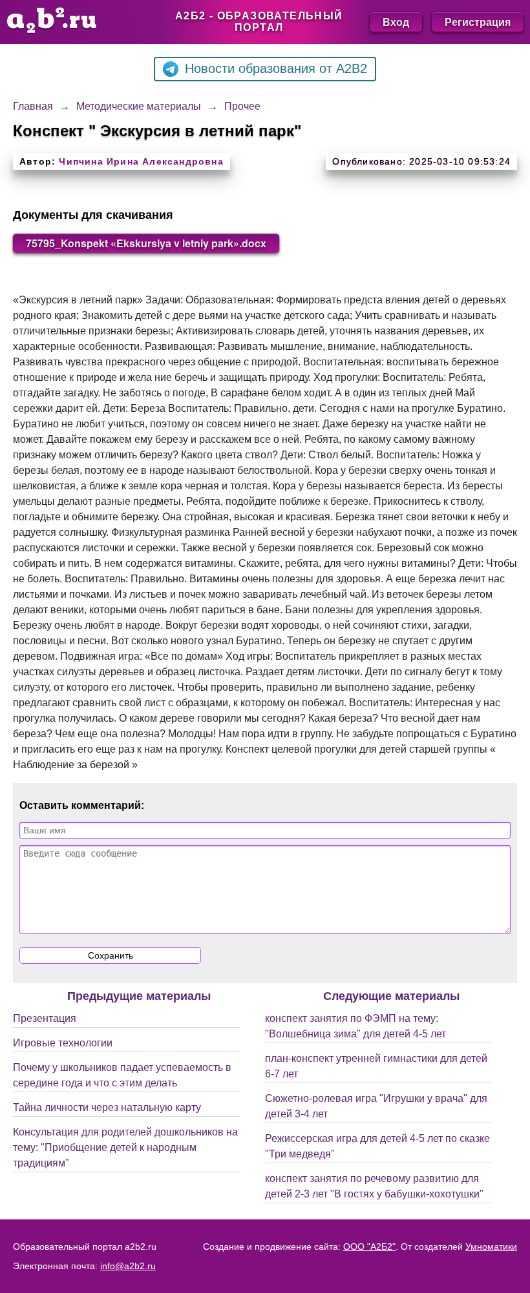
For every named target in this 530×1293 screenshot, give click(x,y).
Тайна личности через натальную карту (107, 1107)
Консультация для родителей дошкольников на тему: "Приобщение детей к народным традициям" (125, 1147)
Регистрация (478, 21)
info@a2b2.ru (128, 1266)
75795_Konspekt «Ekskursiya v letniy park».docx (146, 243)
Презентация (44, 1018)
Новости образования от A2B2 (276, 68)
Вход (396, 21)
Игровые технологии (62, 1042)
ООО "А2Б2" (369, 1246)
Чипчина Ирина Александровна (141, 161)
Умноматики (491, 1246)
